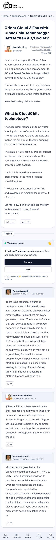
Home (5, 16)
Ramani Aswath (21, 291)
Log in (28, 269)
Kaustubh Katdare (20, 47)
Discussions (19, 16)
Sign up (28, 262)
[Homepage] (13, 5)
